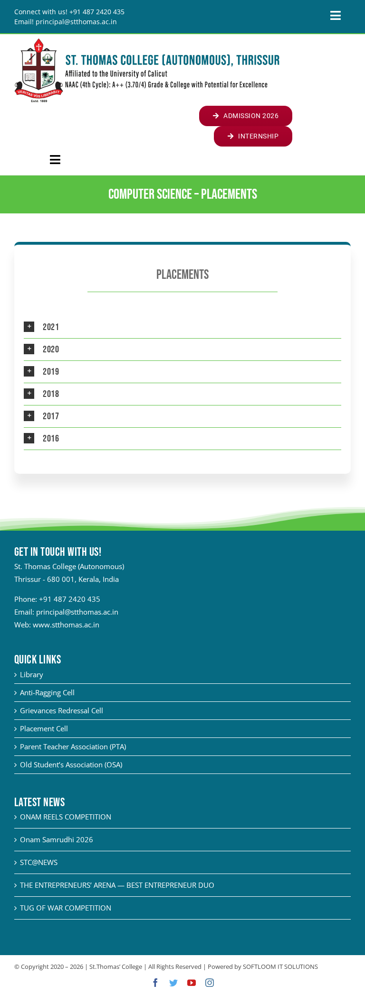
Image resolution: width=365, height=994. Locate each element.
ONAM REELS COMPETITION (65, 816)
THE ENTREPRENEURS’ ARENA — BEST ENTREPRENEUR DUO (117, 885)
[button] (182, 327)
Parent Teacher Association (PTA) (73, 746)
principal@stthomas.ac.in (77, 612)
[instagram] (209, 982)
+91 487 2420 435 (69, 599)
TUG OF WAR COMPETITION (65, 907)
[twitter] (173, 982)
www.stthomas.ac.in (66, 624)
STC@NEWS (39, 862)
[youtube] (191, 982)
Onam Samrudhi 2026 (56, 839)
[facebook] (155, 982)
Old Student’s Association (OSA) (71, 764)
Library (31, 674)
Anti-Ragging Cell (47, 692)
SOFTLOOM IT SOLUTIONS (280, 966)
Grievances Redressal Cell (61, 710)
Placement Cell (44, 728)
